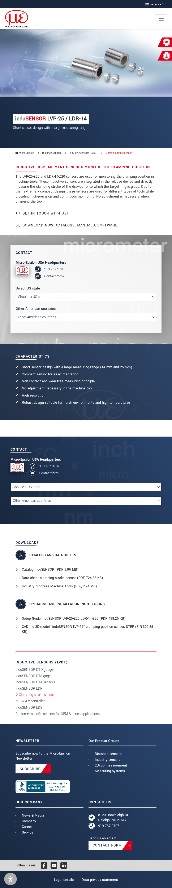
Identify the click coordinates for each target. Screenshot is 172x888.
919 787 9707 (54, 269)
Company (29, 821)
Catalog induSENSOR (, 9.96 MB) (50, 569)
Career (27, 827)
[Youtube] (54, 865)
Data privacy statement (100, 879)
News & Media (33, 815)
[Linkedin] (63, 865)
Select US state (28, 288)
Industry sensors (107, 759)
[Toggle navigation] (161, 18)
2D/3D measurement (111, 765)
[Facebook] (44, 865)
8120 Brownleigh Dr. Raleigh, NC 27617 (113, 817)
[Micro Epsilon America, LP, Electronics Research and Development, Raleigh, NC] (49, 786)
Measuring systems (110, 771)
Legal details (64, 879)
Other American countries (36, 308)
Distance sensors (108, 754)
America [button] (155, 4)
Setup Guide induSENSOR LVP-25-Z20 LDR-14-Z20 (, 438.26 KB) (73, 618)
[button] (10, 879)
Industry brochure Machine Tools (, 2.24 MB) (59, 586)
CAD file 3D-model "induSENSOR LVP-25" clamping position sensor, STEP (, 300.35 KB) (87, 629)
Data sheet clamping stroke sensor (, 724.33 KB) (62, 577)
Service (27, 832)
